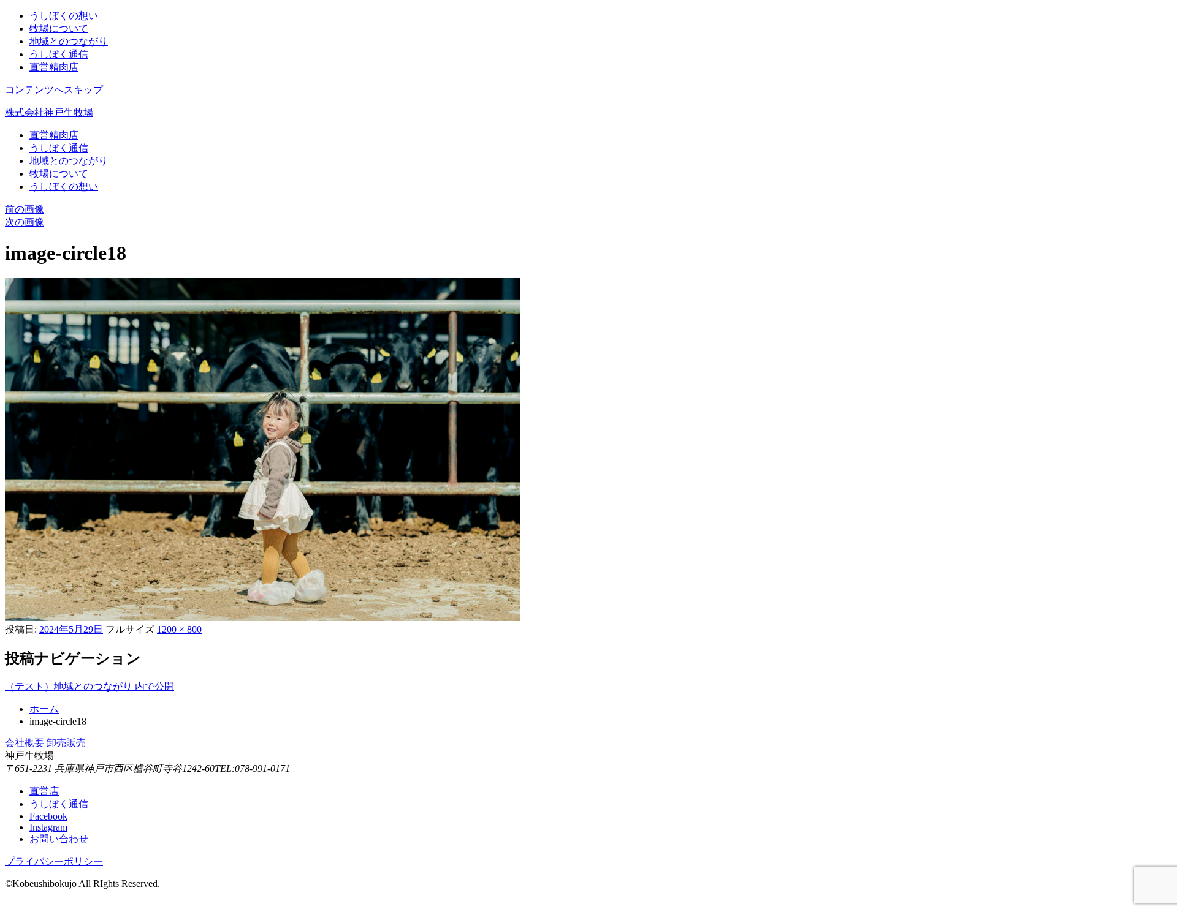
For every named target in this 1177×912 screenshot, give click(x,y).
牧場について (58, 28)
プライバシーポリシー (54, 861)
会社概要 (24, 742)
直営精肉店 (53, 67)
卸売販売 (66, 742)
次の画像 (24, 222)
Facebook (48, 816)
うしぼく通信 (58, 54)
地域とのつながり (68, 41)
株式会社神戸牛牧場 (49, 112)
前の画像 (24, 209)
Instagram (48, 827)
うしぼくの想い (63, 15)
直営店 (44, 791)
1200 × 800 (179, 629)
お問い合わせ (58, 839)
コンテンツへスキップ (54, 90)
